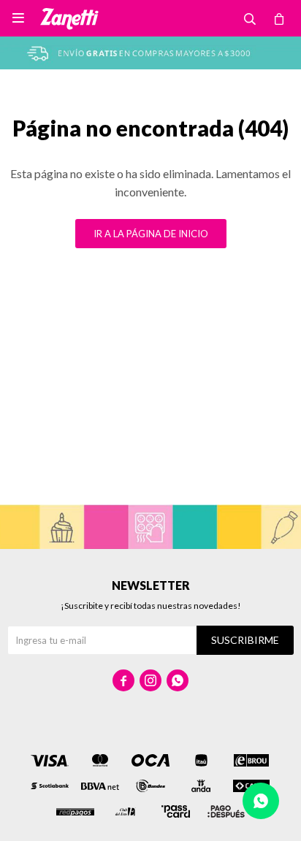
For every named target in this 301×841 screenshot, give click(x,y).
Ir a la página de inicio (151, 233)
